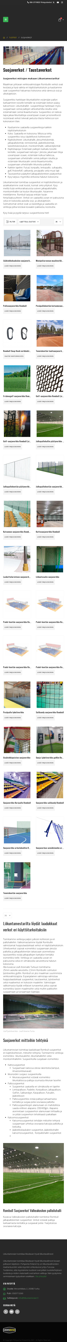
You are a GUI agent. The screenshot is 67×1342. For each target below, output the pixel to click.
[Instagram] (62, 2)
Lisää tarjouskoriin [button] (13, 252)
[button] (5, 12)
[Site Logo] (18, 12)
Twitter (5, 1297)
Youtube (11, 1297)
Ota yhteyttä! (40, 1262)
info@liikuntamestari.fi (28, 1284)
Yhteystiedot (46, 2)
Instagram (17, 1297)
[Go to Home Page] (4, 23)
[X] (53, 2)
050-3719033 (35, 2)
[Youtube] (58, 2)
